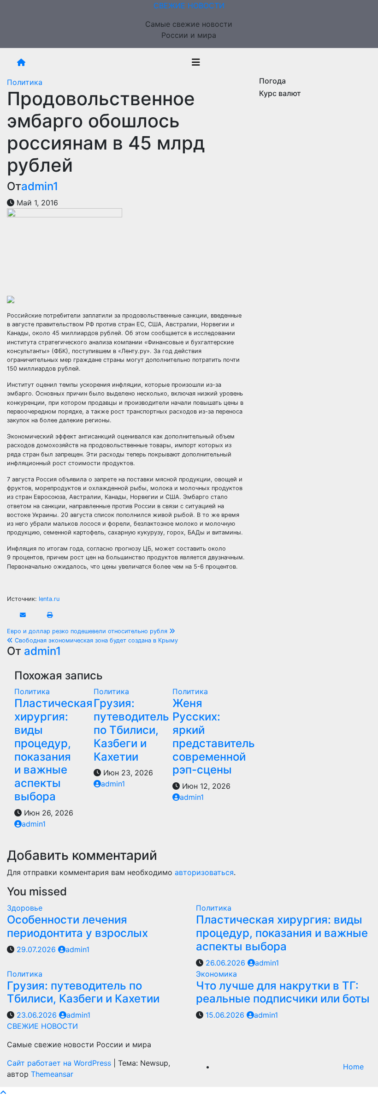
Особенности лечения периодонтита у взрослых (77, 926)
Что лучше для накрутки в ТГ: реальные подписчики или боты (283, 992)
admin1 (39, 186)
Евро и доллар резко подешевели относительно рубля (88, 631)
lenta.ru (49, 598)
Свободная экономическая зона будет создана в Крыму (95, 640)
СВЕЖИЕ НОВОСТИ (189, 5)
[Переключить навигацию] (196, 62)
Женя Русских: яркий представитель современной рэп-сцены (213, 736)
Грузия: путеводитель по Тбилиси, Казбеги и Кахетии (131, 729)
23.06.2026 (38, 1015)
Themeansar (52, 1074)
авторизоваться (204, 872)
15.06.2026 (226, 1015)
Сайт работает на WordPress (60, 1063)
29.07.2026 (37, 949)
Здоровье (24, 907)
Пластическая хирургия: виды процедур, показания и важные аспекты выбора (53, 749)
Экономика (216, 973)
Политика (24, 82)
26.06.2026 (227, 962)
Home (353, 1066)
